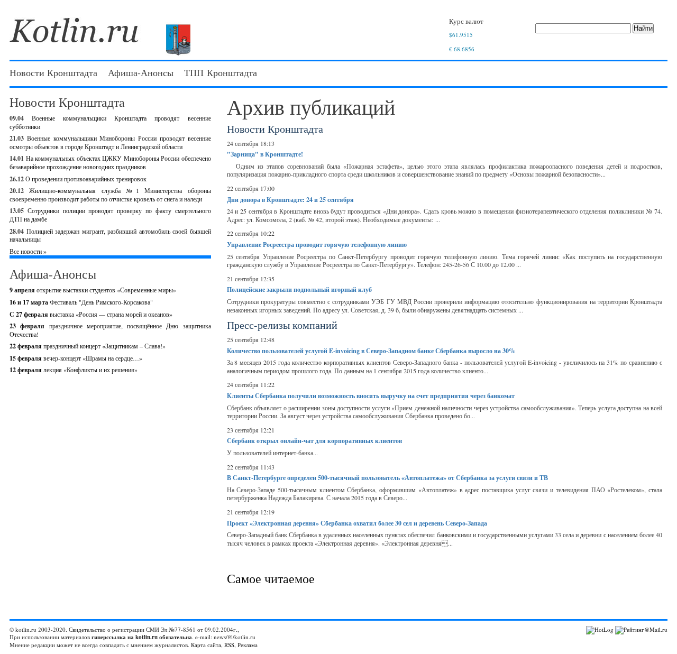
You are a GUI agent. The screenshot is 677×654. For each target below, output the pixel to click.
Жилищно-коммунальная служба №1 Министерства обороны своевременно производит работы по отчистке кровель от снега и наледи (110, 194)
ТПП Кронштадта (220, 72)
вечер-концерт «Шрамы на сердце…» (76, 358)
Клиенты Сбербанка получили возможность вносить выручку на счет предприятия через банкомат (371, 395)
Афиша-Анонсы (140, 72)
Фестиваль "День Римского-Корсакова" (81, 302)
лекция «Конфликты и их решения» (74, 369)
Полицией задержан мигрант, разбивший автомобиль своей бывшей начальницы (110, 235)
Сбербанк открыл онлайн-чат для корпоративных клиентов (314, 440)
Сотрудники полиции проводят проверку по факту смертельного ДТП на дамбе (110, 214)
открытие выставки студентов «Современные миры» (93, 289)
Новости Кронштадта (53, 72)
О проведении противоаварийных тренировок (86, 178)
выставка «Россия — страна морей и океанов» (91, 314)
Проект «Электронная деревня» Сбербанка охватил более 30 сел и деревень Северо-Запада (357, 523)
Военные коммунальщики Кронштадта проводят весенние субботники (110, 122)
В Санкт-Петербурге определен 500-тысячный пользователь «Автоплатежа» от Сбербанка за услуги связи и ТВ (387, 477)
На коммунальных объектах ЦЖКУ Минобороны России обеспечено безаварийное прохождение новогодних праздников (110, 162)
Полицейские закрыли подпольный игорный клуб (299, 289)
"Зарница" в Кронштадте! (265, 154)
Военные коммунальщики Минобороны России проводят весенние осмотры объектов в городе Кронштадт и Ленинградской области (110, 142)
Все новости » (28, 251)
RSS (229, 645)
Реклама (247, 645)
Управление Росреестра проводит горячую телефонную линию (317, 244)
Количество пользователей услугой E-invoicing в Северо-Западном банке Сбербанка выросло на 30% (371, 350)
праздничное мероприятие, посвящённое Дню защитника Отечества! (110, 329)
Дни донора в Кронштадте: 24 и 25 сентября (290, 199)
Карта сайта (206, 645)
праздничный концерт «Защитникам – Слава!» (88, 346)
